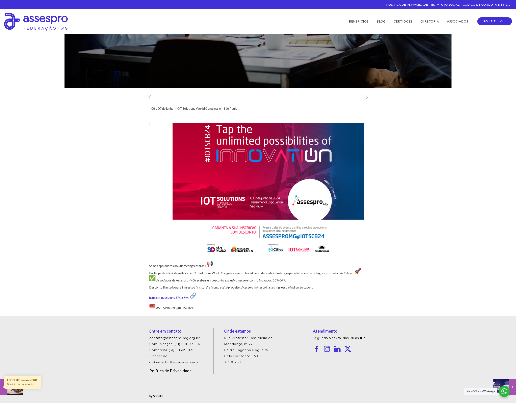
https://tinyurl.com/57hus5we (169, 297)
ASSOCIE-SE (494, 21)
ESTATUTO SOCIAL (445, 4)
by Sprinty (156, 396)
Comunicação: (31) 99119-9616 (174, 344)
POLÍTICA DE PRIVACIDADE (407, 4)
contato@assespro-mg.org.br (174, 338)
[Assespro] (36, 21)
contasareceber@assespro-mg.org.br (174, 362)
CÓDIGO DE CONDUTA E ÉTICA (486, 4)
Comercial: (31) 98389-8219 (172, 350)
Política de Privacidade (170, 370)
